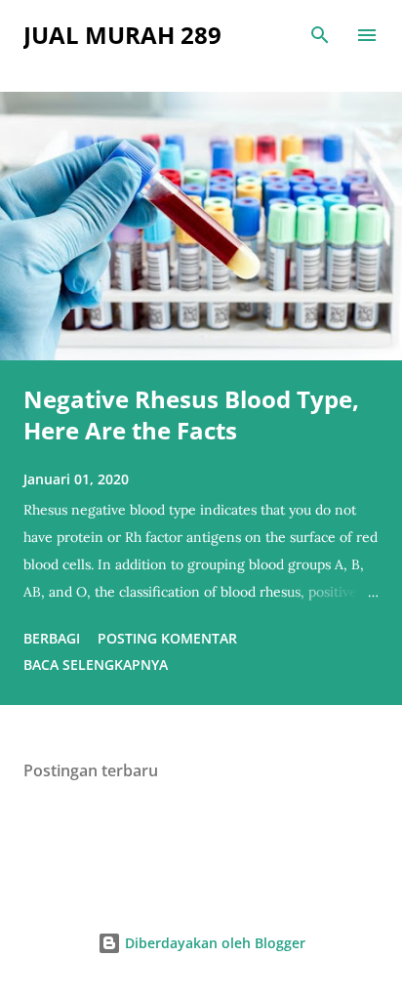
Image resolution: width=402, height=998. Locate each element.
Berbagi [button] (51, 638)
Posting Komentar (167, 638)
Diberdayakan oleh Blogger (213, 943)
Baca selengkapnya (95, 664)
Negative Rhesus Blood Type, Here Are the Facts (191, 414)
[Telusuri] (320, 35)
